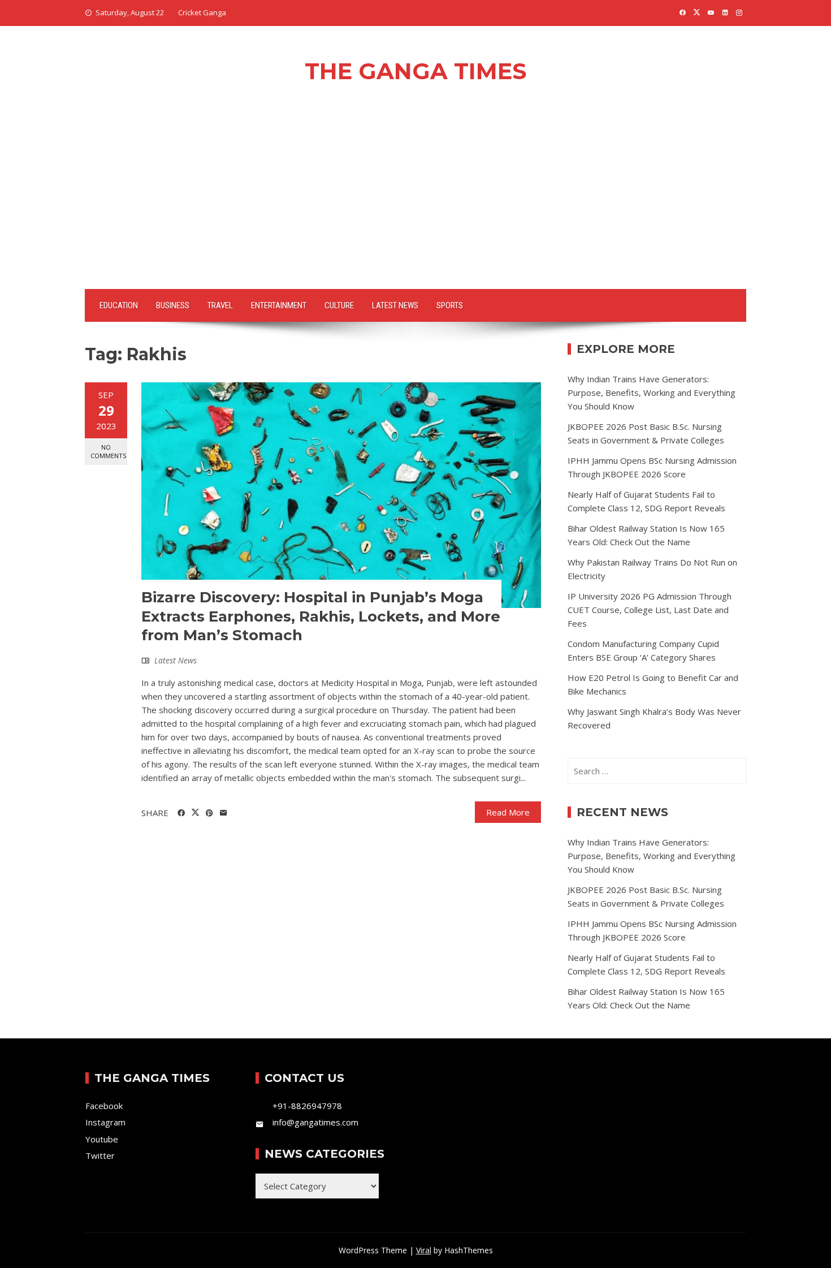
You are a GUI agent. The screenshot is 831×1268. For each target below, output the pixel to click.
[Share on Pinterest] (209, 813)
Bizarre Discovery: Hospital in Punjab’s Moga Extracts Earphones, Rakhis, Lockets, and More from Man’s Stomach (320, 616)
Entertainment (278, 305)
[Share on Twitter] (195, 812)
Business (172, 305)
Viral (423, 1250)
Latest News (395, 305)
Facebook (104, 1105)
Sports (449, 305)
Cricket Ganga (202, 12)
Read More (508, 812)
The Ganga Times (415, 71)
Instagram (105, 1122)
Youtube (101, 1139)
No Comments (108, 451)
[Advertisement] (415, 204)
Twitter (100, 1155)
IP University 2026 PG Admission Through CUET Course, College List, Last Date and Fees (650, 609)
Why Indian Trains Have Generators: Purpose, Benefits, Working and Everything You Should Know (651, 392)
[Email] (224, 813)
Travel (220, 305)
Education (118, 305)
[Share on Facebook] (181, 813)
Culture (339, 305)
